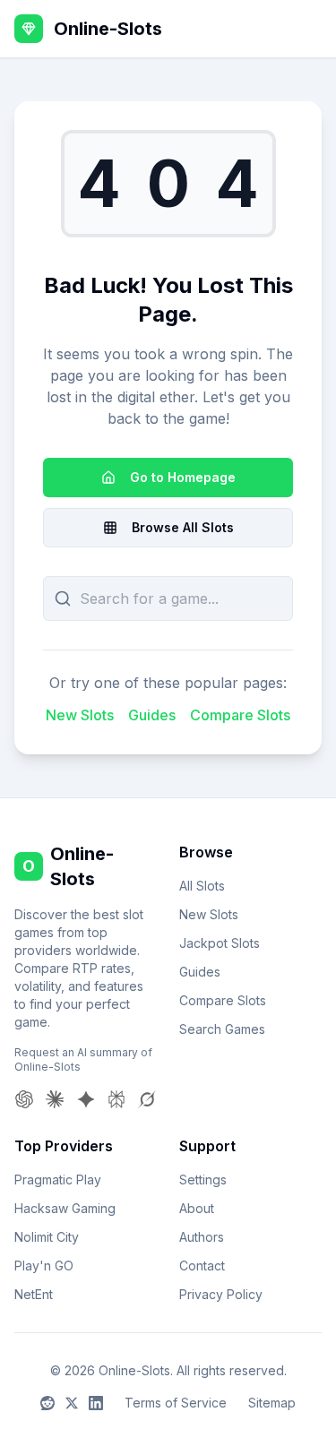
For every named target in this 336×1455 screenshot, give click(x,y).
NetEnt (33, 1294)
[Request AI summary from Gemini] (86, 1099)
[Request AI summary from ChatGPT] (24, 1099)
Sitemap (272, 1402)
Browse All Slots (183, 527)
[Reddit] (47, 1403)
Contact (202, 1265)
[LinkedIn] (96, 1403)
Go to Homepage (183, 477)
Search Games (222, 1029)
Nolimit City (46, 1236)
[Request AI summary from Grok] (147, 1099)
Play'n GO (43, 1265)
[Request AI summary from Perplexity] (116, 1099)
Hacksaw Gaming (65, 1208)
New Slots (80, 715)
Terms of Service (176, 1402)
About (196, 1208)
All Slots (202, 885)
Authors (201, 1236)
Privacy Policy (221, 1294)
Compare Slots (240, 715)
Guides (152, 715)
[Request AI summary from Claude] (55, 1099)
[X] (71, 1403)
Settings (203, 1179)
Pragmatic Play (57, 1179)
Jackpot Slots (219, 943)
